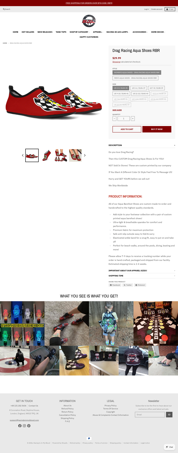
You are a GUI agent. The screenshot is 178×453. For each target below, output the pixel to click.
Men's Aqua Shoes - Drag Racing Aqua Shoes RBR (135, 78)
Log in (146, 9)
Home (5, 43)
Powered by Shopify (59, 443)
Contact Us (33, 405)
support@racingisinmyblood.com (24, 420)
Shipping (116, 62)
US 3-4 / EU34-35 (121, 88)
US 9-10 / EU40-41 (121, 94)
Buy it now (157, 129)
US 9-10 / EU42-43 (139, 99)
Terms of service (101, 443)
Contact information (131, 443)
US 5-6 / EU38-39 (159, 94)
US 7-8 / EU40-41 (121, 99)
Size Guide (117, 110)
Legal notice (145, 443)
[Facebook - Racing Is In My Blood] (20, 425)
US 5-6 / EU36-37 (138, 88)
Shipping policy (115, 443)
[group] (32, 155)
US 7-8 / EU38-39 (156, 88)
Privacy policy (88, 443)
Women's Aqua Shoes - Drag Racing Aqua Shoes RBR (137, 72)
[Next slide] (84, 155)
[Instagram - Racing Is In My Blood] (24, 425)
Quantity (116, 114)
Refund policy (75, 443)
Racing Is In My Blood (42, 443)
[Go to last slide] (23, 155)
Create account (156, 9)
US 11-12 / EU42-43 (140, 94)
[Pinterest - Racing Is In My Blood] (28, 425)
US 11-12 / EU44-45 (158, 99)
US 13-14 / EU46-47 (121, 105)
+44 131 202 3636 (18, 405)
